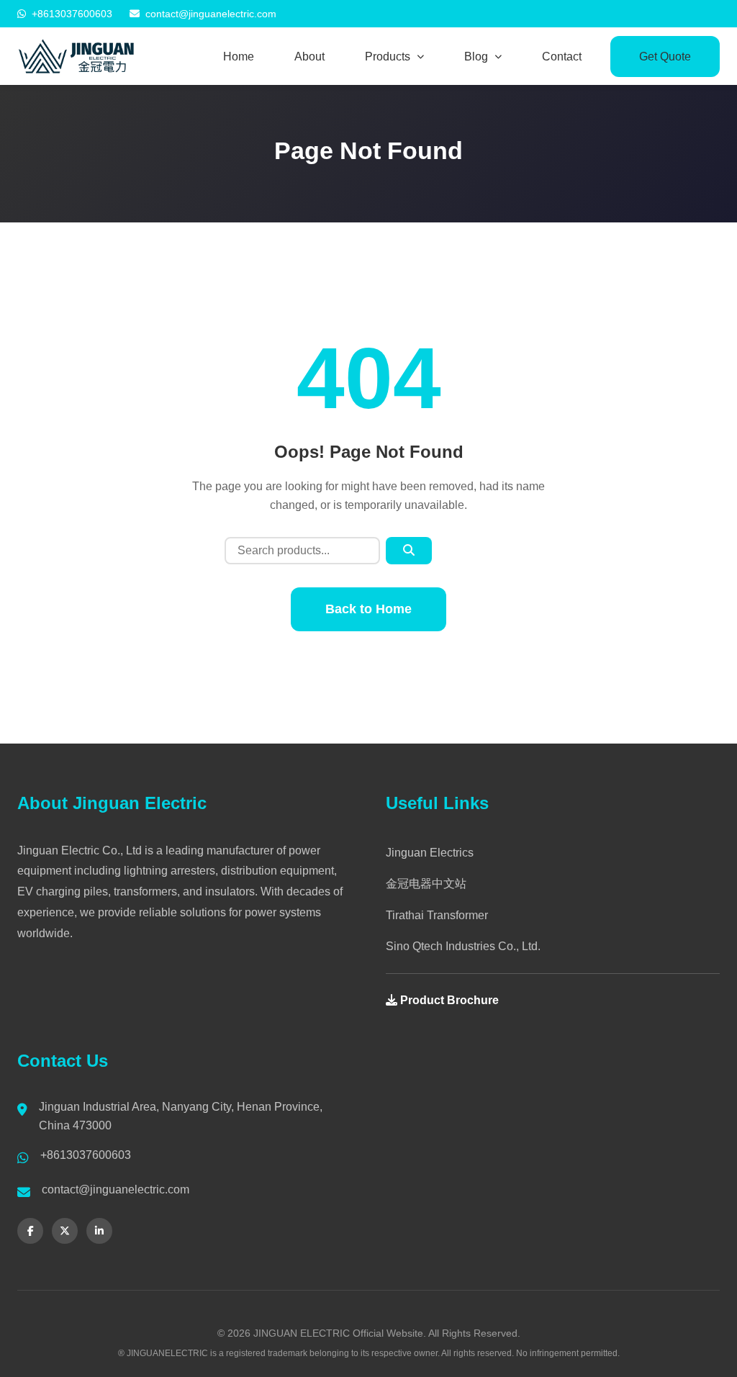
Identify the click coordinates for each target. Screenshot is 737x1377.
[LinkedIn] (99, 1231)
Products (387, 56)
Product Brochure (448, 1000)
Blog (476, 56)
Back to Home (368, 609)
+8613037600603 (72, 13)
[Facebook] (30, 1231)
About (309, 56)
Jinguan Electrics (430, 852)
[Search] (409, 550)
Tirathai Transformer (437, 915)
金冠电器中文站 (426, 883)
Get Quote (665, 56)
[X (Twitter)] (65, 1231)
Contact (562, 56)
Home (238, 56)
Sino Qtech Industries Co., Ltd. (463, 946)
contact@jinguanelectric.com (210, 13)
